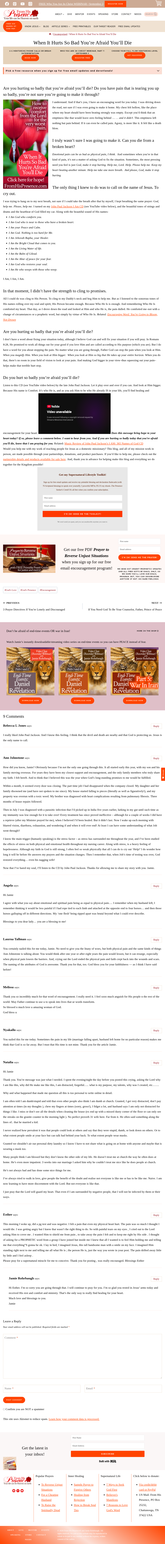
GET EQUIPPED (134, 55)
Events (91, 14)
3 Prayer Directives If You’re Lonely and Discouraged (34, 606)
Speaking (103, 14)
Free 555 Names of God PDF (11, 26)
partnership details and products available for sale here (34, 459)
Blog (46, 26)
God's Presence (28, 590)
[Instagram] (30, 4)
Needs (137, 14)
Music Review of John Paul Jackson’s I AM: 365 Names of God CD (103, 443)
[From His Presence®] (21, 14)
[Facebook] (7, 4)
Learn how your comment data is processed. (74, 1419)
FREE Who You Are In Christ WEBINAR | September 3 (71, 3)
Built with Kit (107, 1461)
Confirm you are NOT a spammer (24, 1409)
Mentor (79, 14)
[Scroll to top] (158, 1533)
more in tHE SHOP (146, 631)
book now (30, 58)
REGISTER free (82, 58)
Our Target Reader (104, 26)
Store (115, 14)
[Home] (50, 34)
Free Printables (82, 26)
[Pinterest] (15, 4)
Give (69, 14)
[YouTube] (22, 4)
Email (90, 1388)
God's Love (10, 590)
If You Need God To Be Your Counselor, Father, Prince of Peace (125, 606)
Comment (11, 1337)
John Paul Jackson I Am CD (67, 206)
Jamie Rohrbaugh (21, 1278)
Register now (115, 4)
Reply (156, 726)
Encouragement (48, 590)
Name (9, 1388)
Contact (126, 14)
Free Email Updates (129, 26)
